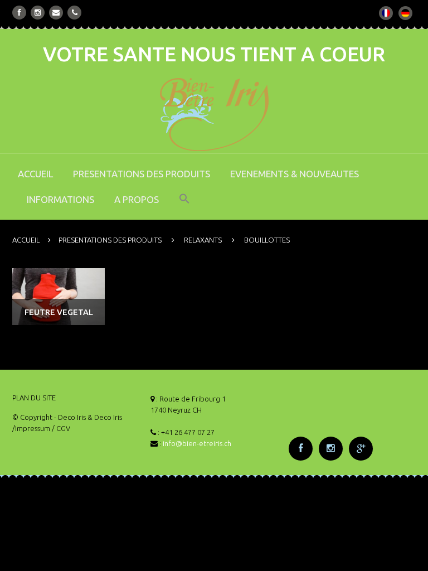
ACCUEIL (35, 173)
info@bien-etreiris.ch (197, 443)
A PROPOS (136, 199)
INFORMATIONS (60, 199)
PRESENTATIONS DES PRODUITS (141, 173)
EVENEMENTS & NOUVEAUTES (294, 173)
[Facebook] (19, 12)
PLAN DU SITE (34, 397)
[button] (184, 206)
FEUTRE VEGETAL (59, 312)
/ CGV (61, 428)
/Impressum (31, 428)
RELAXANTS (203, 240)
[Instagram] (38, 12)
